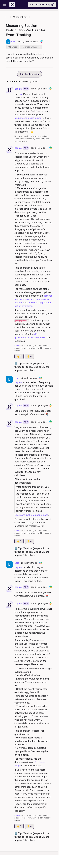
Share (14, 47)
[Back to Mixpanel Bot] (6, 17)
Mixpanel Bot (20, 17)
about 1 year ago (39, 88)
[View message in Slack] (42, 42)
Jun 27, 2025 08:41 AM (27, 41)
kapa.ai (18, 382)
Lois (19, 94)
